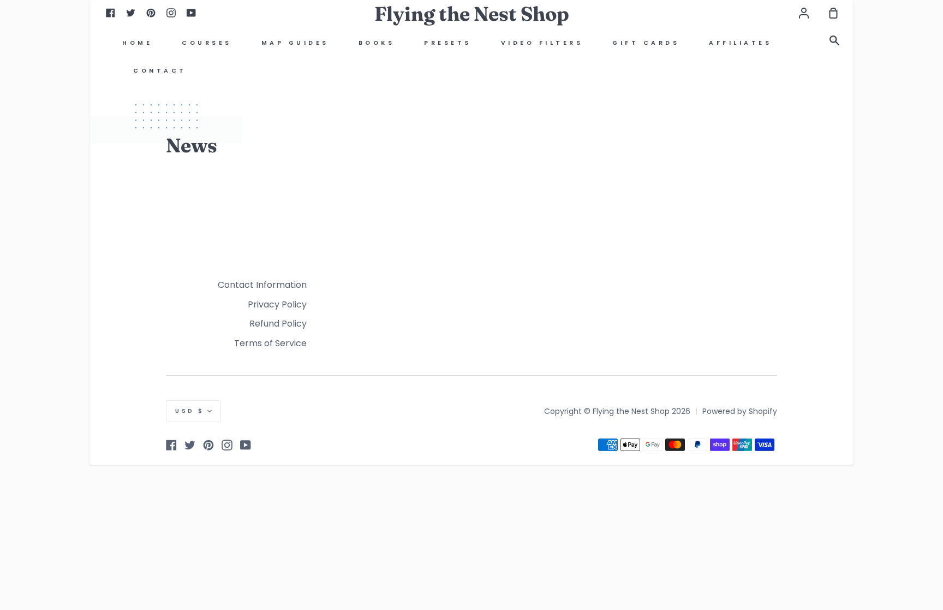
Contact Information (262, 285)
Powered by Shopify (739, 411)
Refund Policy (278, 323)
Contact (160, 71)
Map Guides (295, 43)
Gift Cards (645, 43)
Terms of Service (270, 343)
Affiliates (740, 43)
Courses (207, 43)
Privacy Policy (277, 304)
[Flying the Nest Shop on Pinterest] (208, 445)
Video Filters (542, 43)
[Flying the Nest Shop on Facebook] (171, 445)
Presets (448, 43)
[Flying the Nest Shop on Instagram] (227, 445)
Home (137, 43)
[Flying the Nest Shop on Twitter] (189, 445)
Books (377, 43)
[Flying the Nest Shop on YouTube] (245, 445)
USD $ (190, 411)
